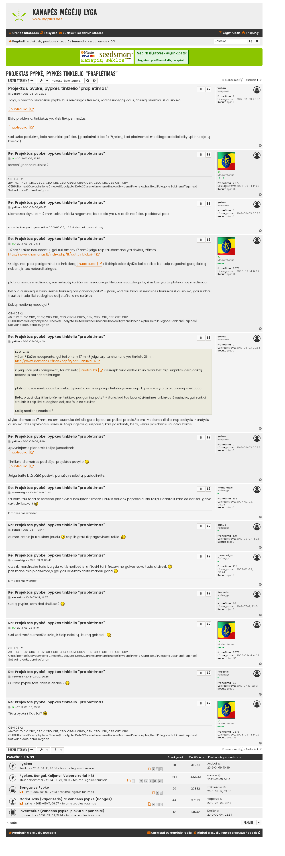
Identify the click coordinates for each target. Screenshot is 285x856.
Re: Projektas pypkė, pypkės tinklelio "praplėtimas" (56, 153)
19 (141, 781)
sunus (222, 525)
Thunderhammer (31, 780)
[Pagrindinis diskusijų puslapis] (18, 16)
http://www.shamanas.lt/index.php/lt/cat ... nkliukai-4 (52, 254)
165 (235, 498)
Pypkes (26, 764)
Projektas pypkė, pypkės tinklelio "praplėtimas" (62, 73)
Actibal (212, 763)
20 (146, 781)
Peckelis (223, 592)
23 (160, 781)
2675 (236, 183)
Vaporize (213, 799)
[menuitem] (48, 33)
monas (212, 775)
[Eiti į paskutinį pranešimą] (219, 764)
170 (235, 535)
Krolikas (25, 768)
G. (219, 172)
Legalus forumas (82, 768)
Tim (27, 792)
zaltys (28, 803)
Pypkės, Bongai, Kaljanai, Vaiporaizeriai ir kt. (57, 775)
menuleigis (225, 487)
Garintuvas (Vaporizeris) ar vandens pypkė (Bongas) (66, 799)
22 (155, 781)
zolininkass (214, 787)
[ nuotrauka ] (19, 109)
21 (234, 96)
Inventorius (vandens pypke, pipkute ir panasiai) (62, 811)
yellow (222, 88)
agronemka (28, 815)
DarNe (211, 810)
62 (234, 603)
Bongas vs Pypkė (34, 787)
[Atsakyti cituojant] (208, 89)
